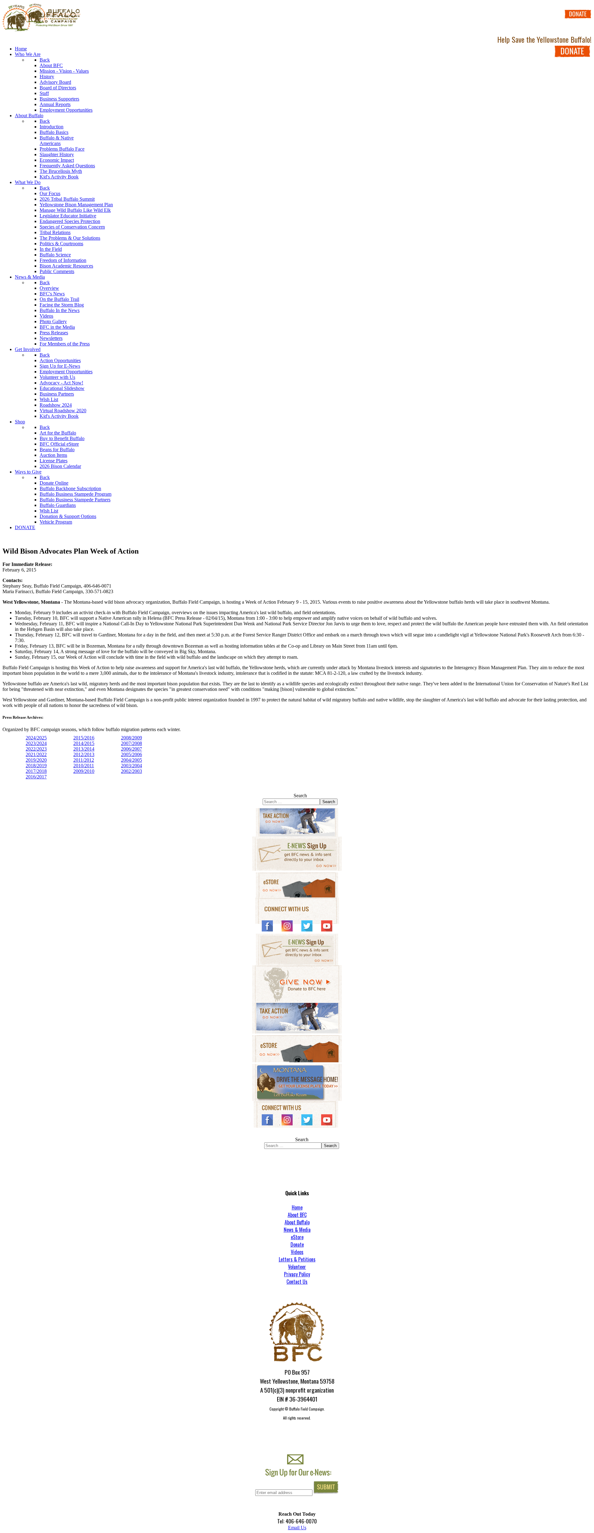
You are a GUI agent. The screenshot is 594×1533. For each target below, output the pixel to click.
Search (300, 795)
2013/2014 (83, 749)
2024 (42, 743)
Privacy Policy (297, 1274)
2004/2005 (131, 760)
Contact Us (297, 1281)
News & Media (297, 1229)
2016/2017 (36, 776)
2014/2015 (83, 743)
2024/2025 (36, 737)
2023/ (31, 743)
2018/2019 (36, 765)
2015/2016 (83, 737)
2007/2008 (131, 743)
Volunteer (297, 1266)
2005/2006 (131, 754)
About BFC (297, 1214)
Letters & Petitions (297, 1259)
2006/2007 (131, 749)
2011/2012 (83, 760)
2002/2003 (131, 771)
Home (297, 1207)
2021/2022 (36, 754)
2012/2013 (83, 754)
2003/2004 (131, 765)
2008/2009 (131, 737)
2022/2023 (36, 749)
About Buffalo (297, 1222)
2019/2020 (36, 760)
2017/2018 (36, 771)
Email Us (297, 1527)
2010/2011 (83, 765)
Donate (297, 1244)
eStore (297, 1237)
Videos (297, 1252)
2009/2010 (83, 771)
